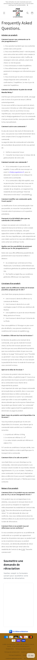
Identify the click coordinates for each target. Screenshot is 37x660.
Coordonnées (26, 655)
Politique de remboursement (23, 649)
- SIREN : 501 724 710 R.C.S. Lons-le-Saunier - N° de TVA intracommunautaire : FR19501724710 (20, 647)
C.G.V (3, 510)
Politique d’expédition (15, 655)
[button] (4, 13)
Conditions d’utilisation (27, 652)
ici (31, 195)
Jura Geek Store (11, 644)
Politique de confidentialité (12, 652)
